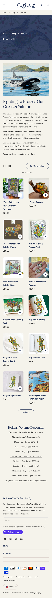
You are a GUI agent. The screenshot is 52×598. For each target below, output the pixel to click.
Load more (26, 412)
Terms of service (33, 577)
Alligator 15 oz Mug (37, 319)
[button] (4, 5)
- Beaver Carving (36, 202)
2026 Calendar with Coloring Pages (11, 245)
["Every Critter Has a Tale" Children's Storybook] (13, 188)
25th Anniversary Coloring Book (36, 245)
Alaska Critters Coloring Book (13, 321)
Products (22, 13)
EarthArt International (18, 593)
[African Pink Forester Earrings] (39, 267)
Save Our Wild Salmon (27, 146)
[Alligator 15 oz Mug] (39, 305)
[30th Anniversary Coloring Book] (13, 267)
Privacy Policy (40, 527)
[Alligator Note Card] (39, 343)
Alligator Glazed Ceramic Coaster (10, 359)
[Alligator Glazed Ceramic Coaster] (13, 343)
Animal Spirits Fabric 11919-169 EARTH (37, 397)
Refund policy (7, 577)
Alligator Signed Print (12, 395)
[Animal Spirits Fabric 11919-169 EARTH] (39, 381)
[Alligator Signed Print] (13, 381)
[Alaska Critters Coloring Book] (13, 305)
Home (5, 13)
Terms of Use (29, 527)
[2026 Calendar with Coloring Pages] (13, 230)
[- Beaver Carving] (39, 188)
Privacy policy (20, 577)
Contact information (10, 581)
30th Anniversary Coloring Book (10, 283)
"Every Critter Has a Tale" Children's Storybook (11, 206)
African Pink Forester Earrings (37, 283)
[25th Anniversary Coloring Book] (39, 230)
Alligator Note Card (37, 357)
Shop (13, 13)
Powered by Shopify (33, 593)
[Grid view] (4, 165)
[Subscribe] (46, 520)
